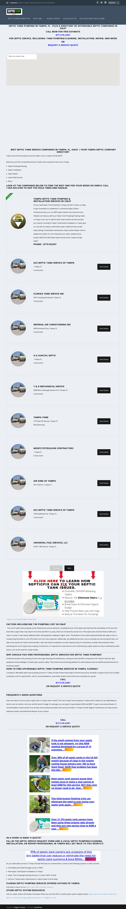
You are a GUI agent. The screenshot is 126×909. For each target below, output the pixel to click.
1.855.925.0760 (14, 187)
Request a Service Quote (63, 44)
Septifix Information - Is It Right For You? (41, 898)
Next (69, 568)
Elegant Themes (20, 907)
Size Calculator (69, 19)
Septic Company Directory (19, 19)
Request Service (53, 19)
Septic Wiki (37, 19)
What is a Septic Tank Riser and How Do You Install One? (36, 3)
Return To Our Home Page (16, 898)
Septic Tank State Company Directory (40, 887)
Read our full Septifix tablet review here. (21, 619)
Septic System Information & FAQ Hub (103, 894)
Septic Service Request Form (37, 840)
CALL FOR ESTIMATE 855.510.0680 (91, 19)
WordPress (38, 907)
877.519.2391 (63, 34)
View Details (103, 267)
